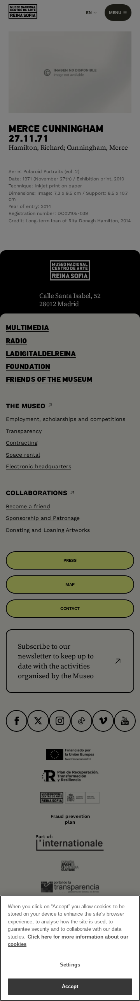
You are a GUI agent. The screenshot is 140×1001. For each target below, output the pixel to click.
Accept (70, 986)
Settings (70, 965)
